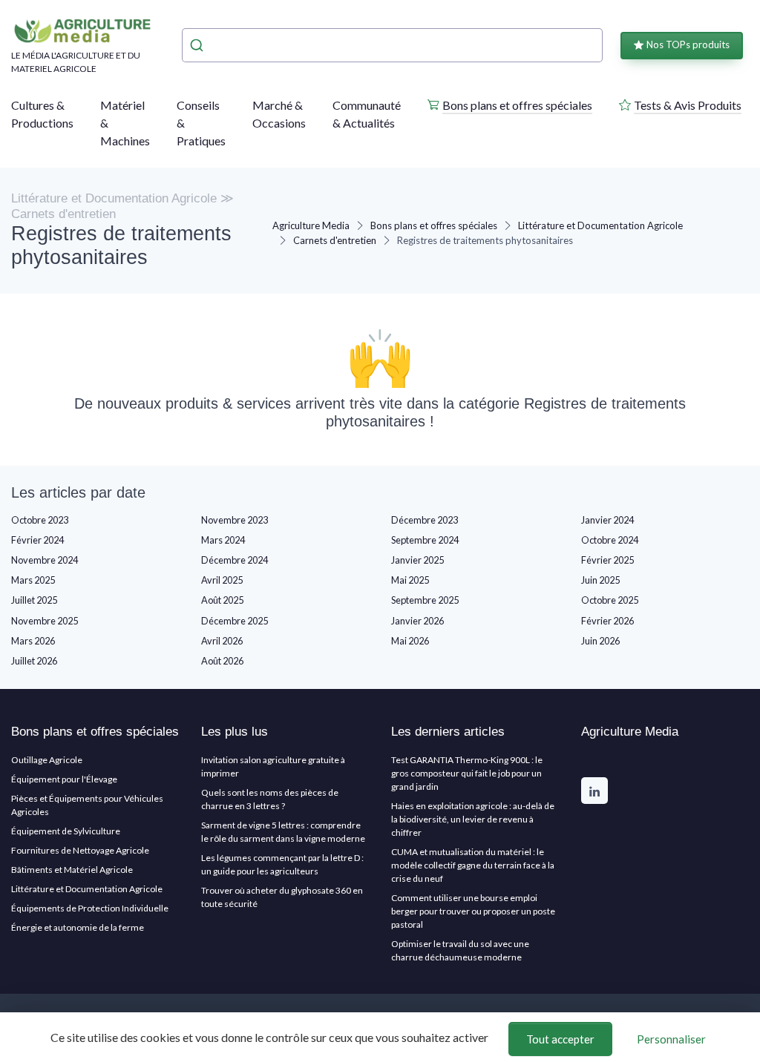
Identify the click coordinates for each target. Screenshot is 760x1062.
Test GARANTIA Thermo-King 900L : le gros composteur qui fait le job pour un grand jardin (467, 773)
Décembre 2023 (424, 520)
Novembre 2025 (44, 621)
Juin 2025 (600, 580)
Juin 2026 (600, 641)
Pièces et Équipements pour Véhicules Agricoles (87, 805)
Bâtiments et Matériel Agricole (72, 869)
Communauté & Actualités (366, 114)
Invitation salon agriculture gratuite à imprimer (273, 766)
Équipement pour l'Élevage (64, 779)
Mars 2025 (33, 580)
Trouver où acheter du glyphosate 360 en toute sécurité (282, 897)
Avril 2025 (222, 580)
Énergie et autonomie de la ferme (77, 927)
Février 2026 (607, 621)
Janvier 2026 (417, 621)
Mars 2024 (223, 540)
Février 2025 (607, 560)
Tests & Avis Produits (687, 105)
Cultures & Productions (42, 114)
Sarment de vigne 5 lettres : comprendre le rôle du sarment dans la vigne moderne (283, 831)
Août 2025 (222, 600)
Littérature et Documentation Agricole (600, 225)
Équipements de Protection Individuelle (89, 908)
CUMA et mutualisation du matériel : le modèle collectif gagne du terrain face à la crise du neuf (472, 865)
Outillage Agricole (46, 759)
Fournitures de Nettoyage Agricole (80, 850)
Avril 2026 (222, 641)
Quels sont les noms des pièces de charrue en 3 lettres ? (269, 799)
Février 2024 (37, 540)
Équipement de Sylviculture (65, 831)
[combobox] (392, 45)
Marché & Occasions (279, 114)
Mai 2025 (410, 580)
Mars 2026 (33, 641)
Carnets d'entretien (334, 240)
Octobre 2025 (609, 600)
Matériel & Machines (125, 123)
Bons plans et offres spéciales (517, 105)
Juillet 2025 (34, 600)
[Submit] (198, 45)
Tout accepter (560, 1039)
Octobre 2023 (39, 520)
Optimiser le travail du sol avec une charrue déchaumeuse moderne (460, 950)
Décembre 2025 (234, 621)
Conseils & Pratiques (201, 123)
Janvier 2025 (417, 560)
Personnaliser (671, 1039)
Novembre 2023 (234, 520)
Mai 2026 (410, 641)
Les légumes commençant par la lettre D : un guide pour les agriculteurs (282, 864)
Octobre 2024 (609, 540)
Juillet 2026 (34, 661)
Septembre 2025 (425, 600)
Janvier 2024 (607, 520)
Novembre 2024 (44, 560)
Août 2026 (222, 661)
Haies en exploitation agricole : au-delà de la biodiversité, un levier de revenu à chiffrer (472, 819)
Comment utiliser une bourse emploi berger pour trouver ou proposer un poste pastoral (473, 911)
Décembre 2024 (234, 560)
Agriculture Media (311, 225)
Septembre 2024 (425, 540)
